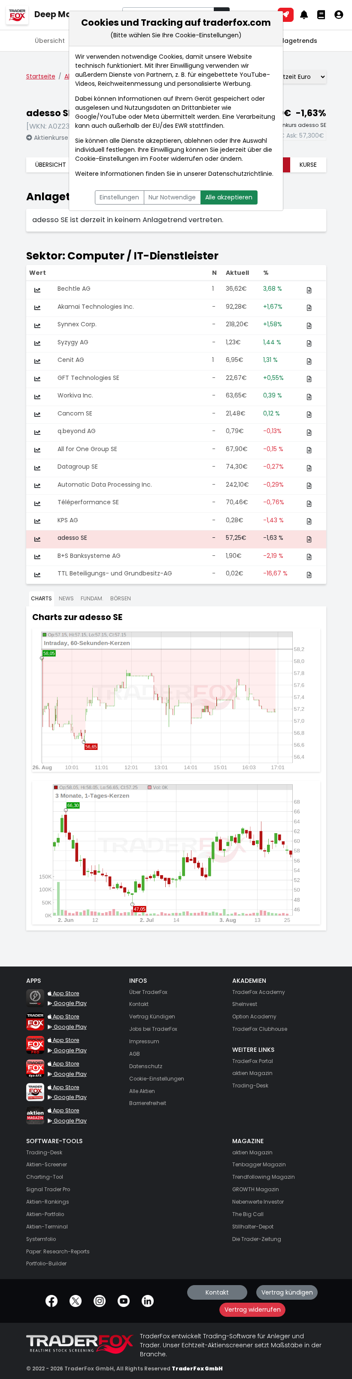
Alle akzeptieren (228, 197)
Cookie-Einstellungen (107, 158)
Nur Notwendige (172, 197)
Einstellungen (119, 197)
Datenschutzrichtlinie (240, 173)
